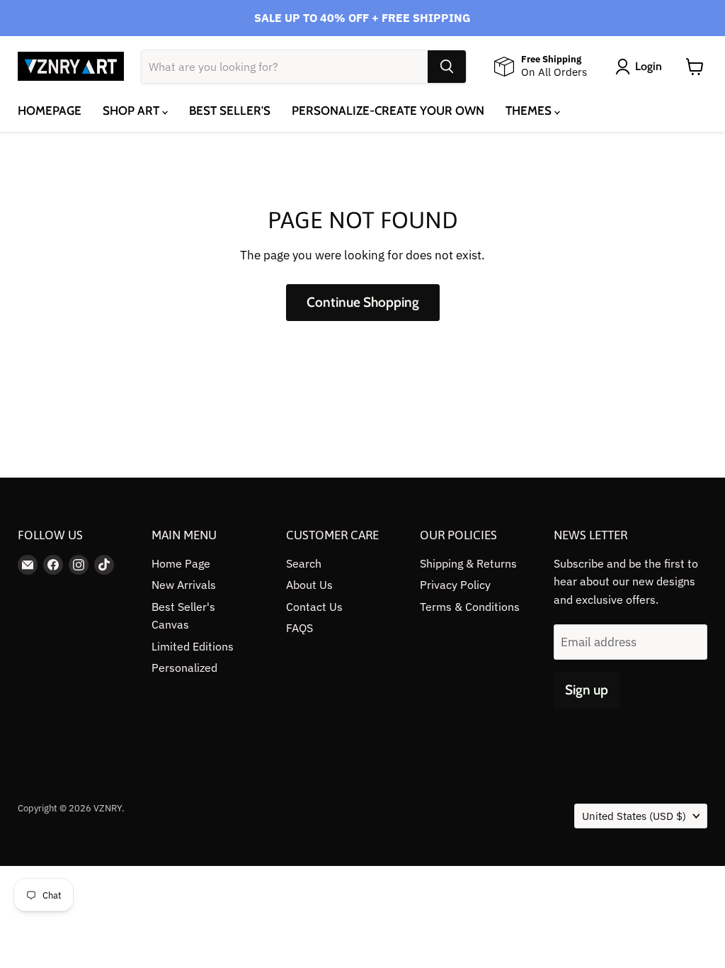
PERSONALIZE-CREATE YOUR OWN (388, 110)
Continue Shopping (363, 302)
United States (634, 816)
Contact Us (314, 607)
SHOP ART (132, 110)
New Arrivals (184, 585)
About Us (309, 585)
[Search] (447, 66)
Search (303, 563)
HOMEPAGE (49, 110)
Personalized (184, 667)
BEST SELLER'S (229, 110)
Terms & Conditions (470, 607)
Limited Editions (193, 646)
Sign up (586, 690)
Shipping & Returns (468, 563)
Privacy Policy (455, 585)
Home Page (181, 563)
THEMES (530, 110)
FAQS (299, 628)
